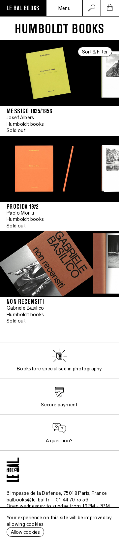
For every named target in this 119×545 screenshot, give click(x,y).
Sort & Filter (95, 52)
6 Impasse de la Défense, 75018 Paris (57, 493)
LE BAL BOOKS (23, 8)
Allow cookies (25, 532)
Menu (64, 8)
